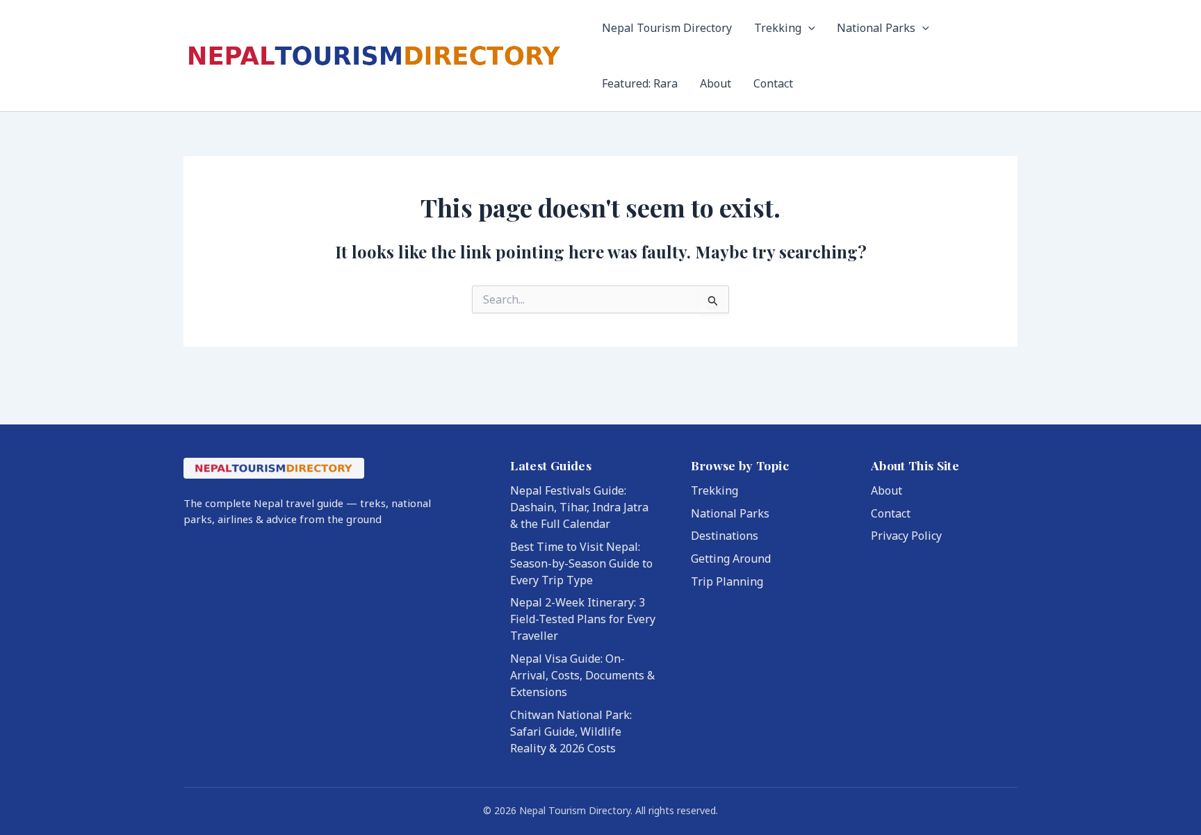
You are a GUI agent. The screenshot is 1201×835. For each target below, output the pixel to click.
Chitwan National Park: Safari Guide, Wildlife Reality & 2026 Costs (571, 731)
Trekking (777, 27)
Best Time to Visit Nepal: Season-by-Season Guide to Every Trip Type (581, 563)
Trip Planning (727, 581)
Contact (773, 83)
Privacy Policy (906, 535)
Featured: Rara (640, 83)
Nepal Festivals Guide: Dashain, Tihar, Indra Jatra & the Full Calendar (579, 507)
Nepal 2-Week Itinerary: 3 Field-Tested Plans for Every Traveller (582, 619)
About (715, 83)
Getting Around (731, 558)
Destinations (724, 535)
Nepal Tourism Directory (667, 27)
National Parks (876, 27)
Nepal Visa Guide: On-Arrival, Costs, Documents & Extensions (582, 675)
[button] (808, 28)
